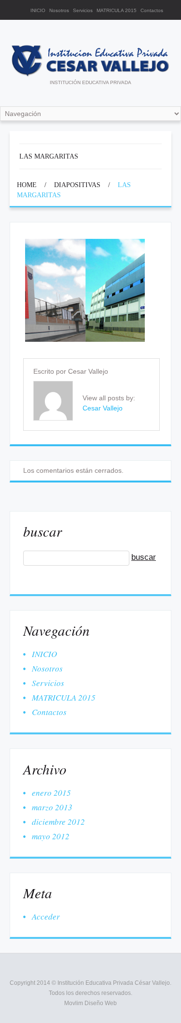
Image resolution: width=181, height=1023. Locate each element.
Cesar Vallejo (88, 371)
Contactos (151, 10)
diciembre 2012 (58, 821)
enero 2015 (51, 792)
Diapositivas (77, 185)
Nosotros (59, 10)
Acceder (46, 916)
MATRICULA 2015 (117, 10)
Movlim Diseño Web (90, 1003)
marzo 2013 (52, 807)
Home (27, 185)
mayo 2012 (51, 836)
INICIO (37, 10)
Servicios (83, 10)
